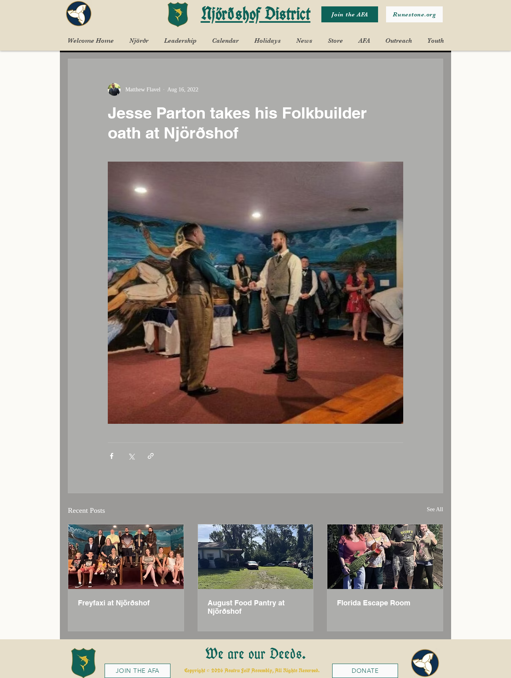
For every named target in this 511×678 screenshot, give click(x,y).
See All (435, 509)
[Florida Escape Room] (385, 556)
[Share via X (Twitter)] (131, 456)
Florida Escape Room (373, 603)
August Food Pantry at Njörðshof (246, 607)
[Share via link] (150, 456)
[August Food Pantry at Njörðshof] (255, 556)
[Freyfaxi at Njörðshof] (126, 556)
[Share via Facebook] (111, 456)
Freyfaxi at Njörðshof (114, 603)
